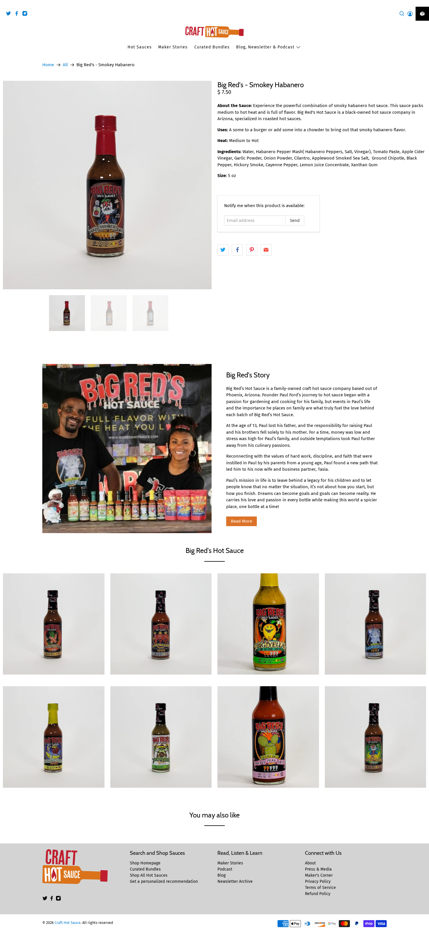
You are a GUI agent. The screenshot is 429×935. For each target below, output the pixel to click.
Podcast (224, 869)
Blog (221, 875)
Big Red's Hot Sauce (215, 550)
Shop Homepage (145, 863)
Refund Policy (317, 893)
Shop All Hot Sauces (149, 875)
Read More (241, 521)
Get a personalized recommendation (164, 881)
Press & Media (318, 869)
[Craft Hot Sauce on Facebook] (18, 14)
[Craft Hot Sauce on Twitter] (10, 14)
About (310, 863)
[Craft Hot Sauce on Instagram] (26, 14)
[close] (423, 3)
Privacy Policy (318, 881)
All (65, 65)
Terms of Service (320, 887)
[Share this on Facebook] (237, 249)
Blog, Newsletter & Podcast (265, 47)
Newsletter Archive (235, 881)
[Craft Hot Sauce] (214, 32)
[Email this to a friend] (266, 249)
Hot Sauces (140, 47)
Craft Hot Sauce (68, 922)
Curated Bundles (212, 47)
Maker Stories (173, 47)
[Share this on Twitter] (223, 249)
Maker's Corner (319, 875)
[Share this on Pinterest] (251, 249)
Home (48, 65)
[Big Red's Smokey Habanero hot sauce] (107, 185)
